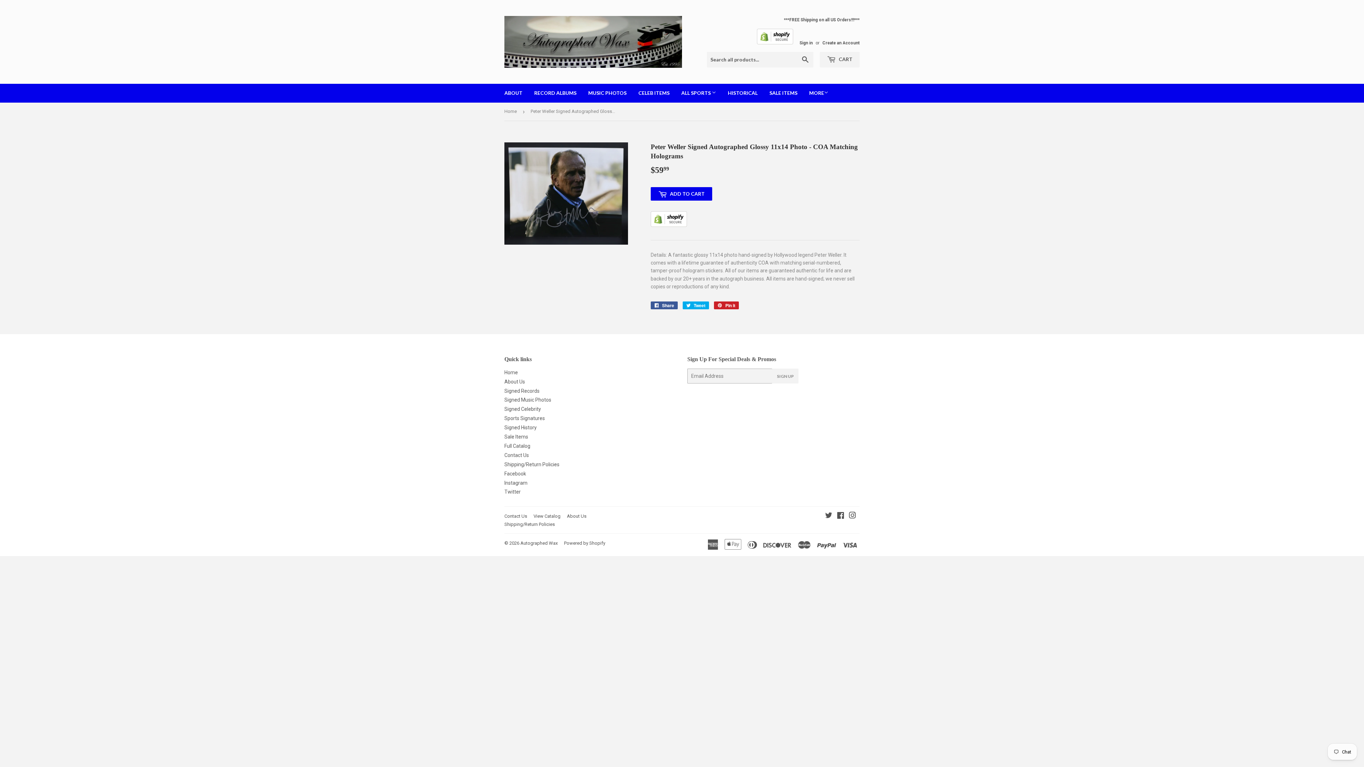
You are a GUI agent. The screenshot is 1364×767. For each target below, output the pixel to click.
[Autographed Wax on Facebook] (840, 516)
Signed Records (522, 391)
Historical (743, 93)
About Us (514, 382)
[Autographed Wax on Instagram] (852, 516)
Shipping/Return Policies (531, 464)
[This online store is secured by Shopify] (775, 42)
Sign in (806, 42)
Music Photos (607, 93)
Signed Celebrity (522, 409)
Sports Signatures (524, 418)
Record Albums (555, 93)
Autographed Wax (539, 543)
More (816, 93)
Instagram (515, 483)
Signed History (520, 427)
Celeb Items (654, 93)
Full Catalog (517, 446)
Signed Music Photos (527, 400)
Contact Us (516, 455)
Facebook (515, 474)
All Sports (696, 93)
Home (510, 111)
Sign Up (785, 376)
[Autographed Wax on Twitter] (828, 516)
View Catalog (547, 516)
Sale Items (783, 93)
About (513, 93)
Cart (845, 59)
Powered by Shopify (584, 543)
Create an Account (841, 42)
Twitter (512, 492)
